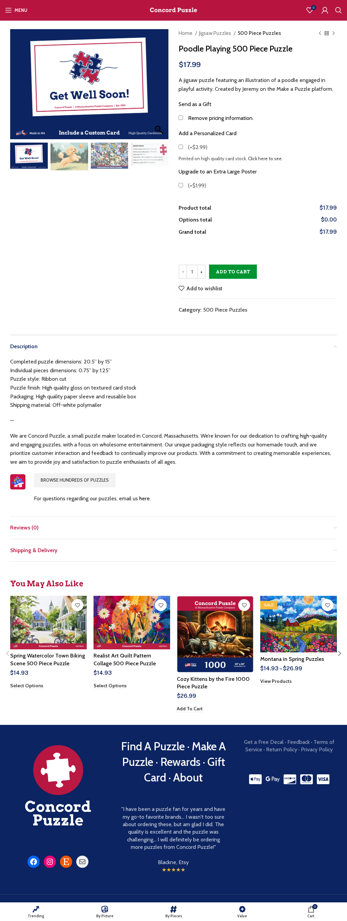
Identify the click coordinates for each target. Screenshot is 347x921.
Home (186, 33)
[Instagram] (50, 862)
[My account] (325, 10)
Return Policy (281, 749)
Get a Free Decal (264, 742)
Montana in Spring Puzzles (292, 659)
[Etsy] (66, 862)
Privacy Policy (317, 749)
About (188, 777)
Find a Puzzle (153, 746)
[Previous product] (320, 33)
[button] (160, 87)
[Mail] (82, 862)
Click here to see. (265, 158)
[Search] (338, 10)
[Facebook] (33, 862)
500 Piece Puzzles (259, 33)
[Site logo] (173, 9)
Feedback (298, 742)
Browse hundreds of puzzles (75, 480)
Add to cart (233, 271)
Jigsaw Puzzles (215, 33)
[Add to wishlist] (77, 605)
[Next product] (333, 33)
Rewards (180, 762)
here (144, 498)
